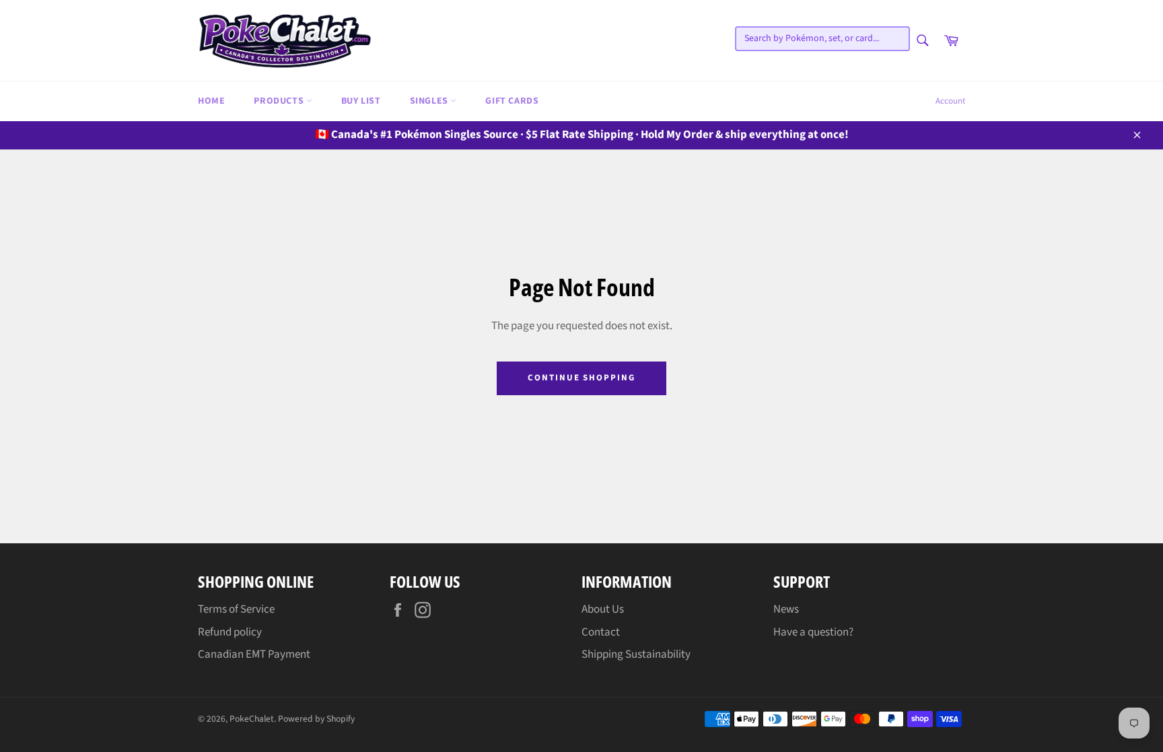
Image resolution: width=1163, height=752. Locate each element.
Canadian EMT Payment (254, 654)
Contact (601, 632)
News (786, 609)
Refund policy (230, 632)
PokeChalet (252, 718)
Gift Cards (511, 101)
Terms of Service (236, 609)
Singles (430, 101)
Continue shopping (581, 378)
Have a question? (813, 632)
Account (950, 101)
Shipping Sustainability (636, 654)
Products (280, 101)
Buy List (361, 101)
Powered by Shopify (316, 718)
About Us (603, 609)
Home (211, 101)
